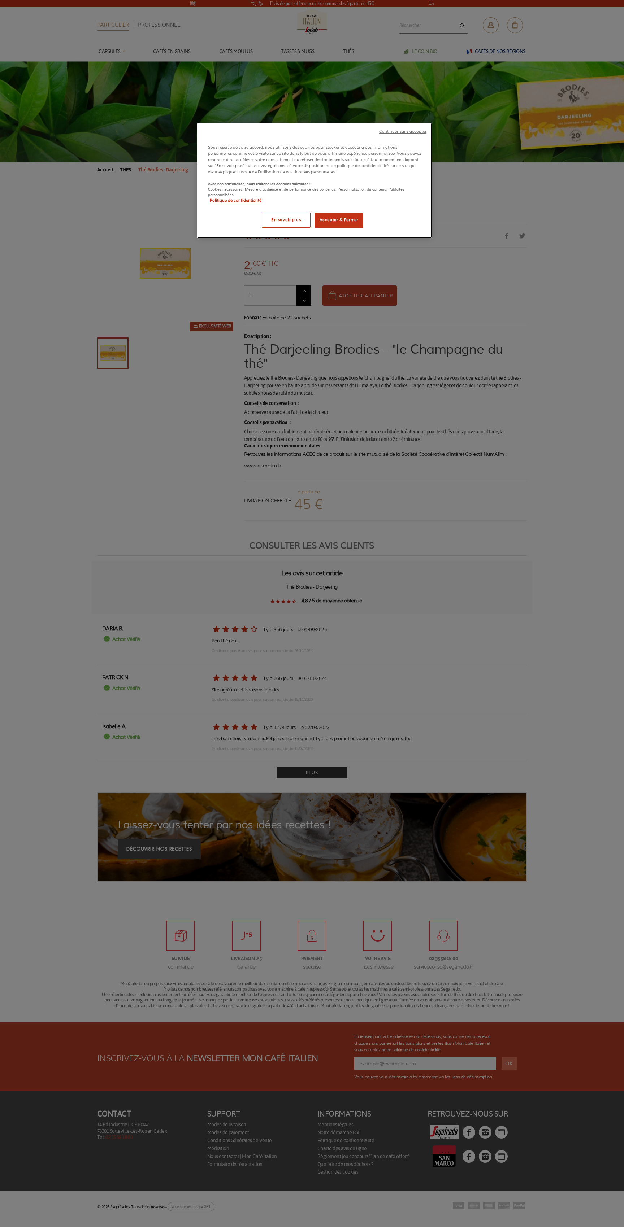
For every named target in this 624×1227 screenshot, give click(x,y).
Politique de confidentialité (235, 200)
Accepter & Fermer (339, 219)
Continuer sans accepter (402, 131)
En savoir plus (286, 219)
